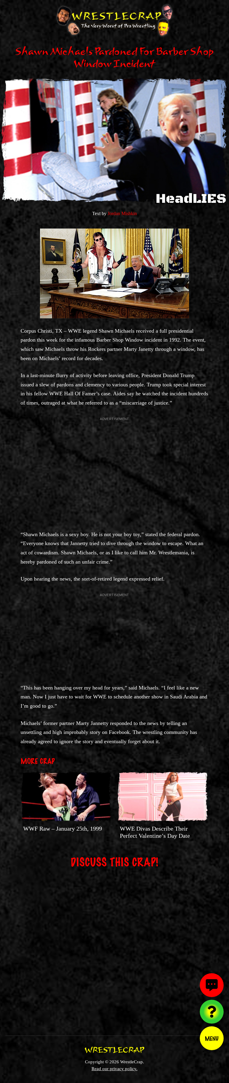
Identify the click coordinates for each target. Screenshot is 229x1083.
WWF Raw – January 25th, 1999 (62, 828)
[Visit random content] (212, 1012)
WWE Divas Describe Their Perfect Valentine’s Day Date (155, 832)
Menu (212, 1038)
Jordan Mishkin (122, 213)
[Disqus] (114, 947)
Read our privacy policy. (114, 1068)
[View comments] (212, 985)
